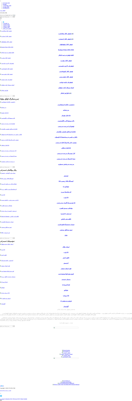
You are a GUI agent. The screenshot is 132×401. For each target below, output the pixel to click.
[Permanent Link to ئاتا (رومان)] (5, 293)
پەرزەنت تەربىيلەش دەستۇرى (66, 164)
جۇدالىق (66, 290)
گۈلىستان (66, 306)
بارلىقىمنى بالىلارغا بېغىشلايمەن (66, 104)
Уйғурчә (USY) (16, 398)
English (25, 398)
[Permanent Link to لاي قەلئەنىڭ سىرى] (8, 189)
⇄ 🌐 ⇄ (2, 385)
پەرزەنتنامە (66, 110)
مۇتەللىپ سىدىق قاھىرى (66, 208)
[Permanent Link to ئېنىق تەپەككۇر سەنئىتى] (6, 227)
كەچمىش (66, 263)
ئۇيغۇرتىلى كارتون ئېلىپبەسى (66, 66)
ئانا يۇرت (66, 197)
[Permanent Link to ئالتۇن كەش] (3, 255)
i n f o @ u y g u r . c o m (5, 390)
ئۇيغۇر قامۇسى (6, 24)
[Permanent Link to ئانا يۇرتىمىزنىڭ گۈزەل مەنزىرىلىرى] (9, 200)
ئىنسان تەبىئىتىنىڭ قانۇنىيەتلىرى (66, 224)
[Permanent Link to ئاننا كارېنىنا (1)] (4, 282)
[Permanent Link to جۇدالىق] (2, 287)
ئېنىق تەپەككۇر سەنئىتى (66, 230)
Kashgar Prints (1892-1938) (66, 50)
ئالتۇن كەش (66, 257)
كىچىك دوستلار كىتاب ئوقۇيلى (66, 87)
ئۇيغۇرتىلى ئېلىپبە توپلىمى (66, 82)
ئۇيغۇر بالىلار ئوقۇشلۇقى (66, 44)
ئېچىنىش (66, 176)
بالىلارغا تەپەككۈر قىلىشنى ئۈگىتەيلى (66, 131)
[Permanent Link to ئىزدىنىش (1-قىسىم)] (8, 211)
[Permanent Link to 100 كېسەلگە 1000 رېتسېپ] (6, 178)
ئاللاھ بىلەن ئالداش (66, 219)
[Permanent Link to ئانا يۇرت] (2, 194)
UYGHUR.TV (6, 8)
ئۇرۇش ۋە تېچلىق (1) (66, 301)
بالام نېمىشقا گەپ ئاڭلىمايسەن (66, 121)
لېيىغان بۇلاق (66, 247)
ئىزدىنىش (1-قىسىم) (66, 213)
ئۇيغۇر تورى (2, 10)
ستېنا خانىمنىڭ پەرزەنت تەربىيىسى (66, 159)
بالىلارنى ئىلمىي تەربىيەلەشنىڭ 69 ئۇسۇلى (66, 137)
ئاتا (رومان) (66, 295)
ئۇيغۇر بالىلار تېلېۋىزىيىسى (66, 77)
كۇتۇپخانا (5, 4)
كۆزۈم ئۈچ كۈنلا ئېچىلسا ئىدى (66, 274)
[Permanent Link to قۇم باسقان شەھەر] (5, 266)
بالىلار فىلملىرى (6, 27)
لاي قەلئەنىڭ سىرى (66, 192)
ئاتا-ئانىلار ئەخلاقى (66, 148)
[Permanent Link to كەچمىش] (6, 260)
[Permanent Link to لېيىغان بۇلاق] (6, 244)
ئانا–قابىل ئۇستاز (66, 115)
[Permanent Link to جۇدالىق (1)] (8, 184)
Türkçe (21, 398)
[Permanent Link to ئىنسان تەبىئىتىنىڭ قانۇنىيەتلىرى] (6, 221)
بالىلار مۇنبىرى (6, 6)
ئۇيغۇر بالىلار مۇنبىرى (66, 60)
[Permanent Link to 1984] (5, 232)
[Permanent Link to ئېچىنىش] (8, 173)
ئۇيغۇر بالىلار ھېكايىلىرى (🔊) (66, 33)
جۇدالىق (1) (66, 186)
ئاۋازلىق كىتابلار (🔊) (66, 93)
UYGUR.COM (6, 3)
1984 (66, 235)
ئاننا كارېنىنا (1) (66, 285)
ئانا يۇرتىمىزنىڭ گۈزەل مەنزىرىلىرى (66, 203)
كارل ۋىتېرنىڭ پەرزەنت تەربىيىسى (66, 153)
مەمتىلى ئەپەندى (66, 279)
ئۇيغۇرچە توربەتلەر (7, 28)
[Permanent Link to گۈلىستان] (2, 303)
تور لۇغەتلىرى (6, 23)
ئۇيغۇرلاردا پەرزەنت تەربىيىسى (66, 126)
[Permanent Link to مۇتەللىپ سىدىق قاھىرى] (6, 205)
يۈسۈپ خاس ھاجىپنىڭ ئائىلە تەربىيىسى (66, 142)
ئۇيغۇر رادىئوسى (6, 26)
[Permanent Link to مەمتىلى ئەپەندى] (7, 276)
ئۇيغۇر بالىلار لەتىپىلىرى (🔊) (66, 39)
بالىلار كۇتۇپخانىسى (7, 5)
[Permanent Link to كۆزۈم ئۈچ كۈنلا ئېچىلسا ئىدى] (7, 271)
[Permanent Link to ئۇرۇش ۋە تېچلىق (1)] (5, 298)
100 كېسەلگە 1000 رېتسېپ (66, 181)
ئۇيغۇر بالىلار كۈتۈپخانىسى (66, 71)
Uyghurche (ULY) (9, 398)
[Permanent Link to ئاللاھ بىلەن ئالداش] (9, 216)
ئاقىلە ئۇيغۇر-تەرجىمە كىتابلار (66, 55)
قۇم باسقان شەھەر (66, 268)
